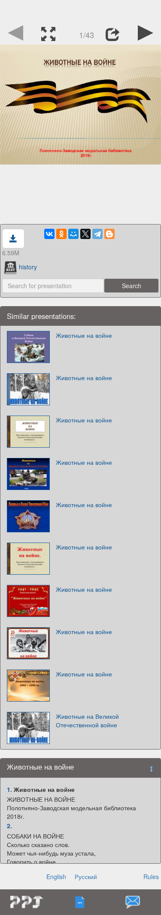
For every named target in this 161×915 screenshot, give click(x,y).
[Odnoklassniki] (61, 234)
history (28, 267)
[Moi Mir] (73, 234)
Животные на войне (84, 335)
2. (9, 825)
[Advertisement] (80, 10)
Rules (151, 876)
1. (9, 789)
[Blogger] (109, 234)
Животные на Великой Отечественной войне (87, 720)
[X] (85, 234)
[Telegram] (97, 234)
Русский (86, 876)
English (56, 876)
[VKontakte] (49, 234)
